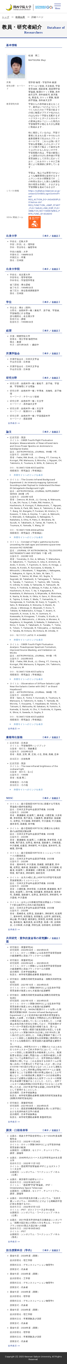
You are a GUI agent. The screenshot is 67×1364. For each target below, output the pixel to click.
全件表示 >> (14, 423)
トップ (5, 17)
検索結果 (20, 17)
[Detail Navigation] (57, 6)
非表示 (55, 236)
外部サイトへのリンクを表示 (28, 475)
